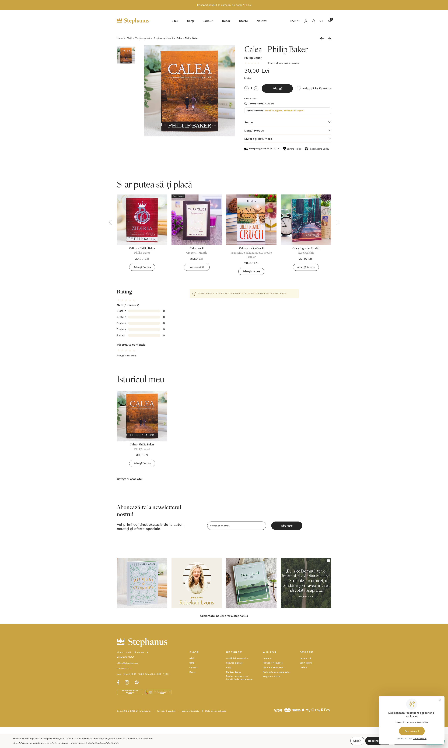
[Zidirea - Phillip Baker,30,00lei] (142, 219)
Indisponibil (197, 267)
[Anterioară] (322, 38)
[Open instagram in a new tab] (127, 681)
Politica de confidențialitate (105, 743)
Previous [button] (110, 222)
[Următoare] (328, 38)
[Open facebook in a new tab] (117, 681)
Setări (357, 740)
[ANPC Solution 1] (130, 692)
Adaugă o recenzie (126, 355)
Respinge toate (378, 740)
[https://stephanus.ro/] (136, 21)
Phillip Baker (253, 57)
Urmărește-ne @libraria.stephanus (224, 616)
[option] (142, 430)
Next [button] (337, 222)
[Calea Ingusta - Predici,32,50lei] (306, 219)
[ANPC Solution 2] (158, 692)
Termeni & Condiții (165, 711)
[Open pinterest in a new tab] (137, 681)
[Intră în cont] (305, 21)
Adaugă (277, 88)
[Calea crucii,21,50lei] (197, 219)
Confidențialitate (188, 711)
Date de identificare (214, 711)
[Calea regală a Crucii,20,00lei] (251, 219)
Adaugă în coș (142, 267)
